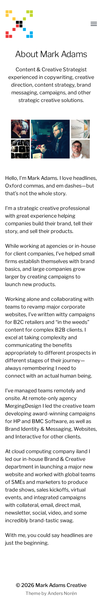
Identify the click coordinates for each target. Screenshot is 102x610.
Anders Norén (62, 593)
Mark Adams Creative (60, 585)
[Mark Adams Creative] (39, 24)
